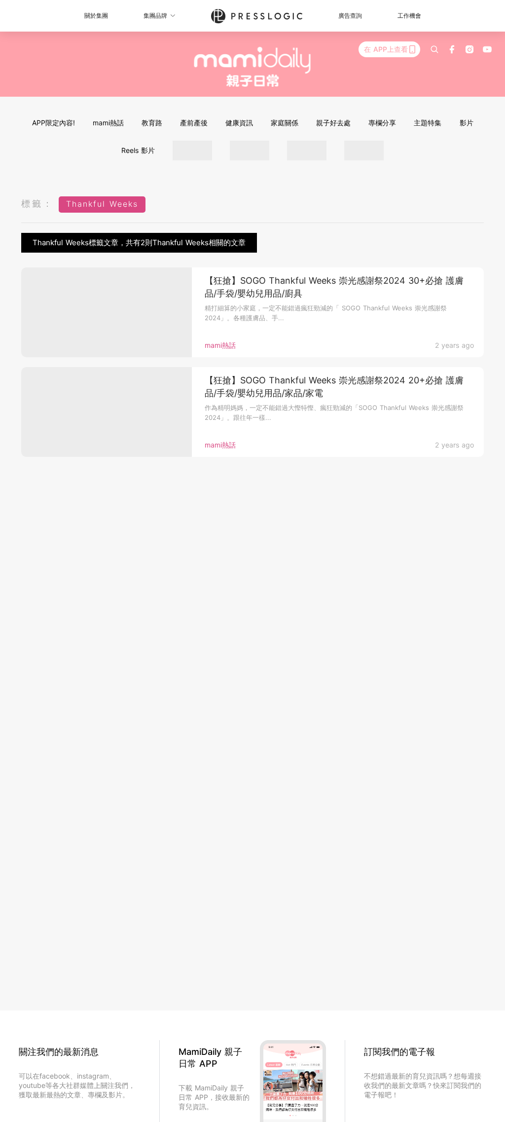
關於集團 (96, 15)
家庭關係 (284, 122)
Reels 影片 (138, 150)
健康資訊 (239, 122)
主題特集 (427, 122)
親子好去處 (333, 122)
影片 (466, 122)
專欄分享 (382, 122)
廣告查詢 (350, 15)
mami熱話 (108, 122)
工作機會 (409, 15)
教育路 (152, 122)
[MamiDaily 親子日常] (252, 66)
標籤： (37, 203)
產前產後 (194, 122)
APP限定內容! (53, 122)
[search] (434, 49)
